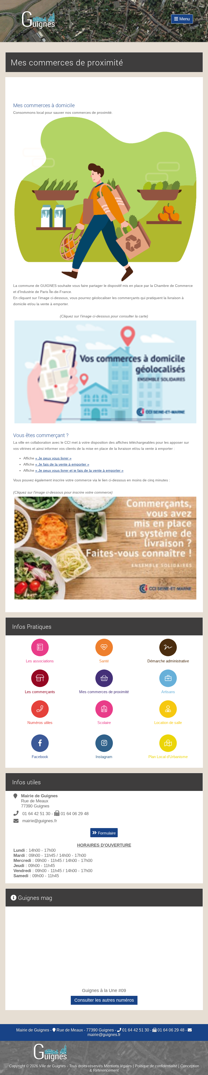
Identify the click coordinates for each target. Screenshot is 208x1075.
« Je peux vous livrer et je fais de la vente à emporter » (79, 470)
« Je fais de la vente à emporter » (62, 464)
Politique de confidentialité (156, 1066)
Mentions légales (118, 1066)
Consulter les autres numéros (104, 1000)
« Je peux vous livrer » (53, 458)
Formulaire (106, 833)
